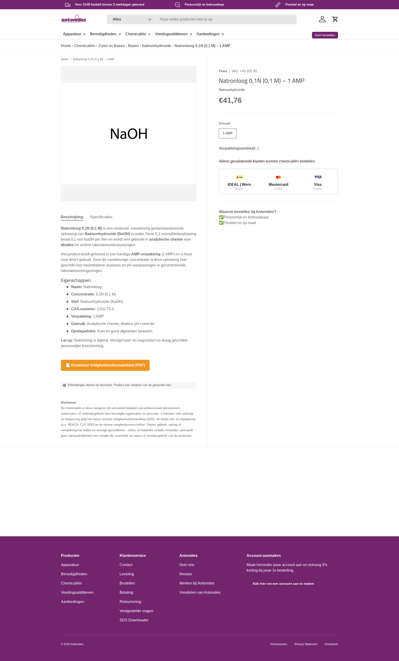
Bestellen (127, 583)
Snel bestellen (325, 35)
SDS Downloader (134, 620)
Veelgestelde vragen (136, 611)
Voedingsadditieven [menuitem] (171, 34)
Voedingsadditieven (77, 592)
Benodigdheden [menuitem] (103, 34)
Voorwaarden (278, 644)
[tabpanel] (128, 287)
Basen (133, 46)
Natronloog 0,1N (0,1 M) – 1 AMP (93, 59)
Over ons (186, 565)
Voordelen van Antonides (200, 592)
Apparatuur (70, 565)
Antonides (77, 644)
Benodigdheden (74, 574)
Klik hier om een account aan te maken (283, 583)
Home (66, 46)
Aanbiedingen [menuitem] (208, 34)
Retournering (130, 602)
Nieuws (185, 574)
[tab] (72, 217)
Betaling (126, 592)
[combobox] (201, 19)
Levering (127, 574)
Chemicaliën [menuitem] (135, 34)
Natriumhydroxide (156, 46)
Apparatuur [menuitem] (72, 34)
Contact (126, 565)
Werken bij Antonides (196, 583)
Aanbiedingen (72, 602)
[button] (335, 19)
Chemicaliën (84, 46)
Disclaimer (331, 644)
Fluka (223, 71)
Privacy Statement (306, 644)
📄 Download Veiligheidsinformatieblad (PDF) (105, 365)
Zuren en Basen (111, 46)
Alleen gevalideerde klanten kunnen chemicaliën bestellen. (267, 161)
